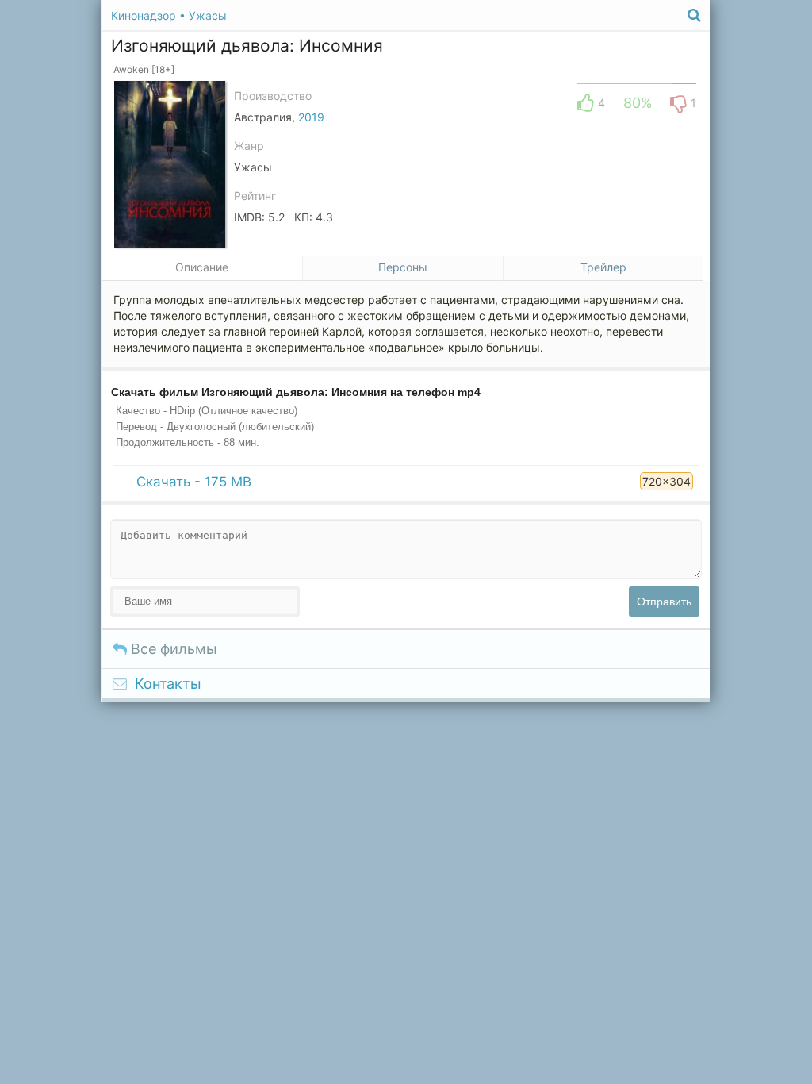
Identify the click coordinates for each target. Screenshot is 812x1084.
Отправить (664, 601)
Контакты (168, 683)
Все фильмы (172, 648)
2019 (311, 117)
